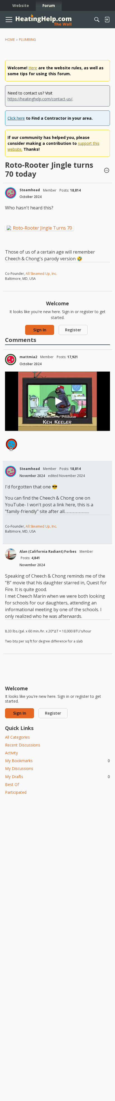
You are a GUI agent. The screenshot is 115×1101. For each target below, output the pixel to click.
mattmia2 (28, 357)
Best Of (12, 784)
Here (32, 67)
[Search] (97, 19)
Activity (11, 752)
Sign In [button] (39, 329)
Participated (16, 792)
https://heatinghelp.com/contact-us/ (40, 98)
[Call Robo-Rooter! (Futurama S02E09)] (57, 401)
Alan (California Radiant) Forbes (48, 551)
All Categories (17, 737)
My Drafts (57, 776)
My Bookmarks (57, 760)
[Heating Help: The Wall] (43, 19)
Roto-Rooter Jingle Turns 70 (42, 228)
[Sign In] (107, 19)
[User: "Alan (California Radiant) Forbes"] (10, 554)
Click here (16, 118)
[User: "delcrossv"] (11, 444)
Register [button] (73, 329)
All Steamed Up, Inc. (41, 273)
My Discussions (19, 768)
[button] (106, 170)
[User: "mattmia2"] (10, 359)
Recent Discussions (22, 745)
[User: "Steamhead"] (10, 193)
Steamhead (30, 190)
